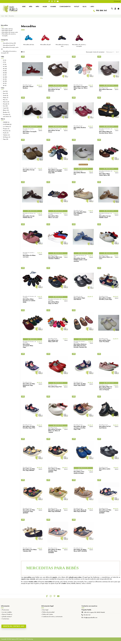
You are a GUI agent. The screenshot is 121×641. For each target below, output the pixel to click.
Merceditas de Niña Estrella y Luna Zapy (105, 298)
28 (4, 85)
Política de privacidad (48, 612)
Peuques (6, 128)
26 (5, 81)
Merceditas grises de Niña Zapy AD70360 (54, 510)
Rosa (5, 93)
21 (5, 70)
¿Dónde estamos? (7, 616)
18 (4, 64)
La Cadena (7, 126)
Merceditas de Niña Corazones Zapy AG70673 (105, 511)
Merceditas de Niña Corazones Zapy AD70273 (29, 511)
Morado (6, 104)
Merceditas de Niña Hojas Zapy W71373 (80, 384)
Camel (5, 108)
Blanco (6, 110)
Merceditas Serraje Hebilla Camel (105, 216)
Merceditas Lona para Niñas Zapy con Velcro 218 (80, 88)
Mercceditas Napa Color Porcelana (104, 341)
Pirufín (5, 132)
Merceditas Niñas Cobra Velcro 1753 (104, 174)
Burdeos (6, 112)
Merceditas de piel (45, 44)
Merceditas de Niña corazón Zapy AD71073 (54, 470)
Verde (5, 95)
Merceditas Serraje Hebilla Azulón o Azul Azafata (80, 260)
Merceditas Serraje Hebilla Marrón (28, 216)
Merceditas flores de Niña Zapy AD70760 (80, 510)
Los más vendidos (7, 612)
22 (5, 72)
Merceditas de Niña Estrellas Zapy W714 (29, 427)
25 (5, 79)
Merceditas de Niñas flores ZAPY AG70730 (80, 550)
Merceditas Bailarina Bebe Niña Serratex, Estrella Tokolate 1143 (80, 346)
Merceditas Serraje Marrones (54, 90)
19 (5, 66)
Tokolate (6, 135)
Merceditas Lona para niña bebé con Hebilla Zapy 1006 (55, 171)
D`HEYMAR (7, 124)
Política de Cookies (47, 614)
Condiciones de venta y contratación (52, 616)
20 (5, 68)
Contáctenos (5, 619)
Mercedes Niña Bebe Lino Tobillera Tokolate (80, 213)
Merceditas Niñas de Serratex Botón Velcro (105, 132)
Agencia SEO (15, 639)
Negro (5, 97)
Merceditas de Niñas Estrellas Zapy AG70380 (54, 551)
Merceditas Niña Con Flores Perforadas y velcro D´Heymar (105, 388)
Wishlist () (117, 1)
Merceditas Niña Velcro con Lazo (53, 216)
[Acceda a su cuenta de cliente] (115, 9)
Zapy (5, 139)
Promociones (5, 610)
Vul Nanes (6, 137)
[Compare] (32, 82)
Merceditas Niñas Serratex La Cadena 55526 (29, 301)
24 (5, 77)
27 (4, 83)
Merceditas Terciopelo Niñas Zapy (28, 346)
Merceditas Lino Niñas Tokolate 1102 (30, 550)
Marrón (6, 101)
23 (4, 75)
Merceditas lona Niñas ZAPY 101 (53, 341)
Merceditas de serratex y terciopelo (9, 34)
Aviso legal (45, 610)
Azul (5, 91)
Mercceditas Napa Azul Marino (79, 298)
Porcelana (6, 114)
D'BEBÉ (6, 122)
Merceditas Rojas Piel (55, 387)
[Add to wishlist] (30, 82)
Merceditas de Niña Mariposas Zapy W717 (29, 385)
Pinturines (6, 130)
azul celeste (7, 116)
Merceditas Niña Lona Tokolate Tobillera (55, 258)
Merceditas (4, 25)
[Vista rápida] (35, 82)
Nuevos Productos (7, 614)
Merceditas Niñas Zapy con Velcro (53, 302)
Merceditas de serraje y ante (10, 32)
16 (4, 60)
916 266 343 (87, 615)
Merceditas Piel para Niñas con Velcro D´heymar (54, 431)
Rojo (5, 99)
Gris (5, 106)
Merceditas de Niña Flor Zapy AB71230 (29, 469)
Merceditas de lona (28, 44)
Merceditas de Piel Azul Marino (105, 427)
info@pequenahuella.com (90, 617)
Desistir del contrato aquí (13, 626)
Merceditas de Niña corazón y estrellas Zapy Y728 (80, 428)
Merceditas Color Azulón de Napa (79, 472)
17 (4, 62)
